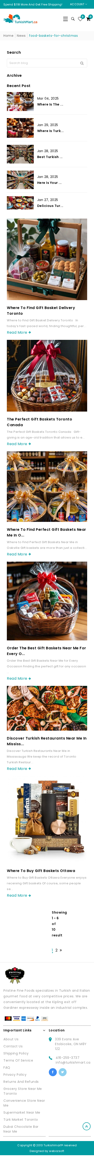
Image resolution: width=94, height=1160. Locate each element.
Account (77, 4)
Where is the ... (50, 104)
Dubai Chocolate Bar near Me (21, 1129)
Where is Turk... (50, 131)
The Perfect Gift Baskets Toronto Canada (39, 422)
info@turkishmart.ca (73, 1062)
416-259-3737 (67, 1057)
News (21, 35)
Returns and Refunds (21, 1081)
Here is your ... (49, 182)
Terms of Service (18, 1060)
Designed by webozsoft (47, 1151)
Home (8, 35)
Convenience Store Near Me (24, 1103)
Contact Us (13, 1046)
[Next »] (61, 950)
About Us (10, 1039)
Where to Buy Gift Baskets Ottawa (41, 870)
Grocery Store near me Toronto (22, 1091)
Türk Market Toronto (20, 1119)
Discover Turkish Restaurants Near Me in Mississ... (47, 741)
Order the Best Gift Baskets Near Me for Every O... (46, 650)
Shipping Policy (16, 1053)
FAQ (6, 1067)
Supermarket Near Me (21, 1112)
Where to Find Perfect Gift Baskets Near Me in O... (46, 532)
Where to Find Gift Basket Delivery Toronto (41, 310)
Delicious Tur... (50, 205)
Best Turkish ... (50, 157)
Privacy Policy (14, 1074)
